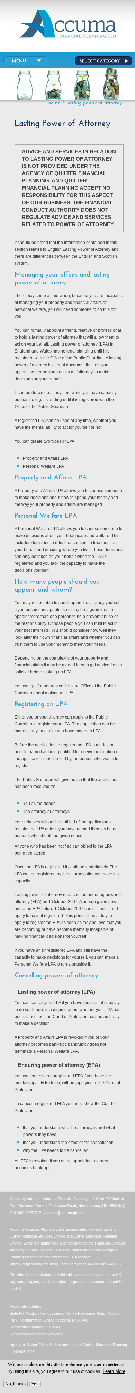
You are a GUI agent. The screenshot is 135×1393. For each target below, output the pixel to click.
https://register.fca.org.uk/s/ (34, 1264)
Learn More (114, 1371)
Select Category (103, 61)
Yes (35, 1384)
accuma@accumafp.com (64, 1213)
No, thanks (16, 1384)
